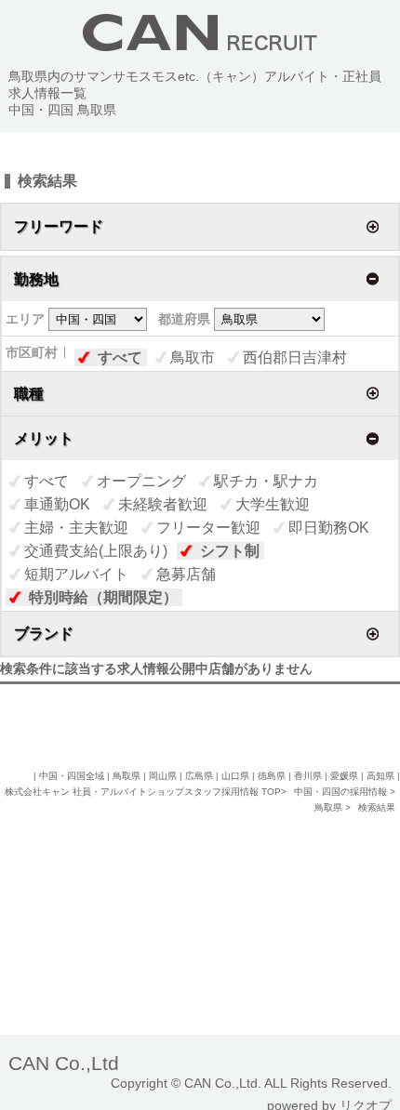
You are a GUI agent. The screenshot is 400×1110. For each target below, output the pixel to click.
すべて (120, 357)
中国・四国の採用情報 (342, 791)
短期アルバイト (76, 574)
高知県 (380, 776)
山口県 (235, 776)
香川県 (308, 776)
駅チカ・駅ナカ (266, 481)
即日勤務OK (328, 527)
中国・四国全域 (71, 776)
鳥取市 (192, 357)
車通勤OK (57, 504)
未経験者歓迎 (162, 504)
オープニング (141, 481)
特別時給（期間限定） (103, 597)
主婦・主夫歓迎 (76, 527)
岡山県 (163, 776)
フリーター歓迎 (208, 527)
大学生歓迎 (272, 504)
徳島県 (272, 776)
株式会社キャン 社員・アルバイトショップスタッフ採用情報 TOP (143, 791)
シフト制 (230, 551)
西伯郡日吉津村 (295, 357)
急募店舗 (186, 574)
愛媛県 (344, 776)
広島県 (199, 776)
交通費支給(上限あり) (95, 551)
